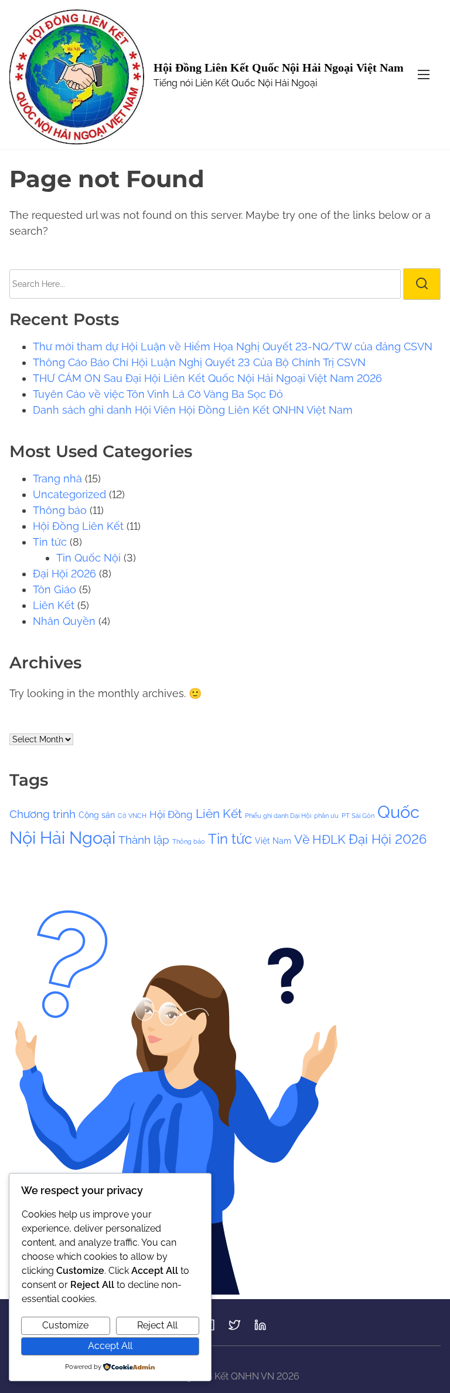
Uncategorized (69, 494)
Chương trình (42, 813)
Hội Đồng (171, 814)
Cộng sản (97, 815)
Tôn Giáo (54, 589)
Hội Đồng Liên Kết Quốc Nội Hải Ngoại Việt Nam (279, 67)
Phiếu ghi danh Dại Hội (278, 815)
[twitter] (234, 1328)
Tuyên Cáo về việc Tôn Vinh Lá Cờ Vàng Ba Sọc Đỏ (158, 394)
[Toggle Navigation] (424, 74)
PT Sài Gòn (358, 815)
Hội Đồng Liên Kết (78, 526)
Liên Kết (53, 605)
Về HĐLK (320, 839)
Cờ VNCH (132, 815)
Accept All (110, 1345)
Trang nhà (57, 478)
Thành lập (143, 839)
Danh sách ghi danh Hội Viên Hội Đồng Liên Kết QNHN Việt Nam (193, 410)
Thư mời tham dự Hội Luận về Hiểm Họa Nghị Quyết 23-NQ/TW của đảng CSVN (232, 346)
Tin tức (50, 542)
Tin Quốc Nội (88, 558)
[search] (422, 284)
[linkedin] (260, 1328)
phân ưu (326, 815)
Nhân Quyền (64, 621)
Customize (65, 1325)
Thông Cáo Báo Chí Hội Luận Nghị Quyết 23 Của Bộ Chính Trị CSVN (199, 362)
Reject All (157, 1325)
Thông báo (60, 510)
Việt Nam (273, 841)
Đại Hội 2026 (64, 573)
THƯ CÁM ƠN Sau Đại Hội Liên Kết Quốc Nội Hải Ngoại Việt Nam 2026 (207, 378)
